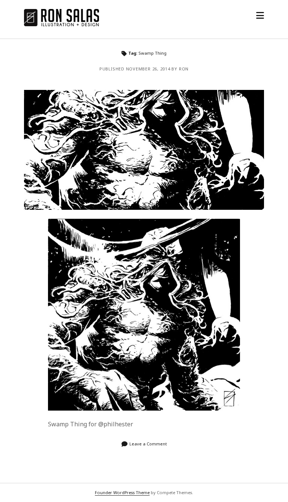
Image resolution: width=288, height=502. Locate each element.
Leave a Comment (148, 444)
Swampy (144, 150)
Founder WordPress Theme (122, 492)
